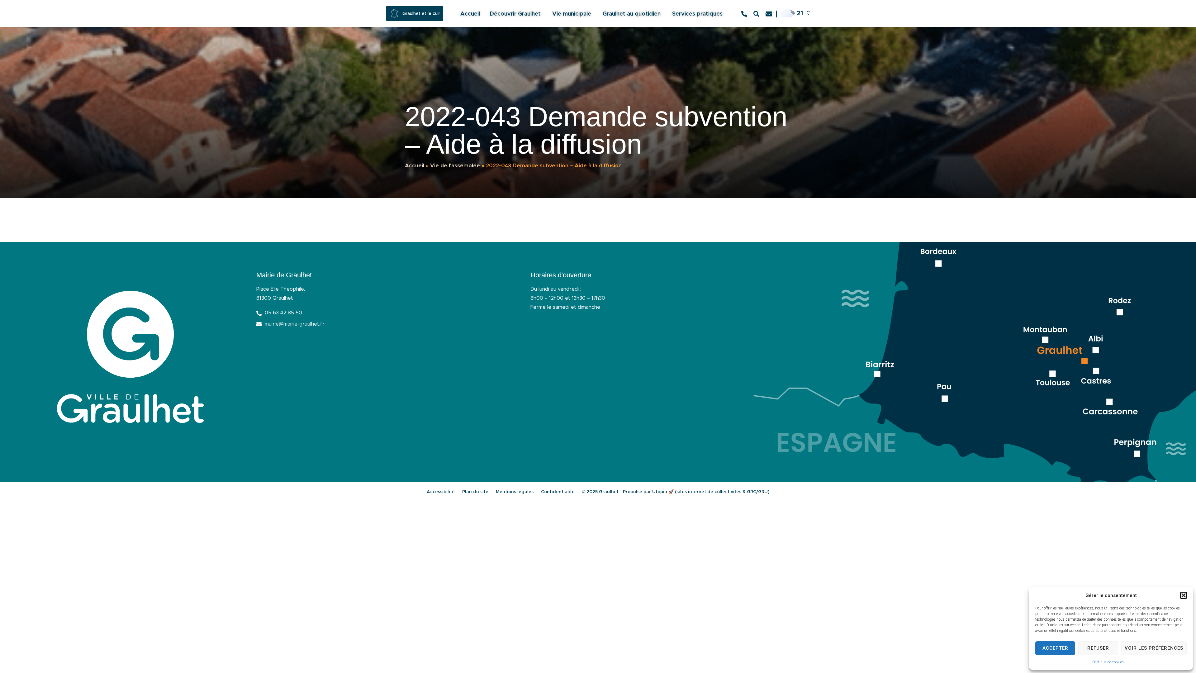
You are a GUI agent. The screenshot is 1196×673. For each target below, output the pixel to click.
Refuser (1098, 648)
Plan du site (475, 492)
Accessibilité (441, 492)
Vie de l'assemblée (455, 165)
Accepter (1055, 648)
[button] (1183, 595)
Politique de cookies (1108, 662)
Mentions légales (515, 492)
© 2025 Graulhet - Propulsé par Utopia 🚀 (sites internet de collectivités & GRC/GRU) (675, 492)
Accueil (414, 165)
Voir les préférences (1154, 648)
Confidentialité (558, 492)
